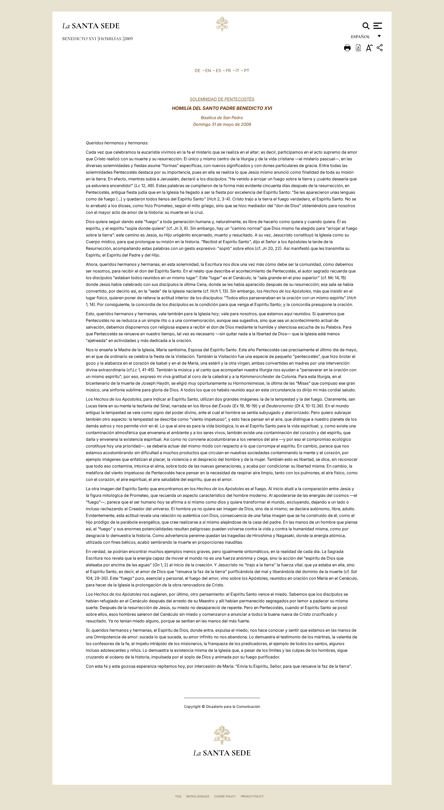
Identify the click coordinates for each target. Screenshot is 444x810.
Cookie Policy (225, 796)
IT (237, 70)
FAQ (178, 796)
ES (218, 70)
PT (246, 70)
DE (197, 70)
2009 (128, 38)
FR (228, 70)
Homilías (110, 38)
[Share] (380, 48)
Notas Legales (197, 796)
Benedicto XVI (79, 38)
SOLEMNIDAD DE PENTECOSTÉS (222, 99)
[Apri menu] (377, 25)
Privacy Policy (252, 796)
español (362, 38)
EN (208, 70)
